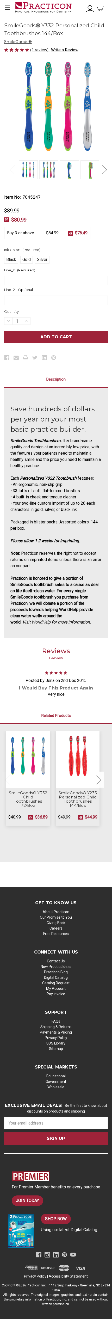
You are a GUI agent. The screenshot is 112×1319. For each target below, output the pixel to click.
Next (104, 169)
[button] (60, 1176)
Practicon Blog (56, 972)
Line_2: (18, 290)
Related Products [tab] (56, 715)
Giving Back (56, 923)
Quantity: (12, 311)
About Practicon (56, 912)
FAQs (56, 1021)
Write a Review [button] (64, 49)
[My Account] (90, 8)
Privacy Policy (56, 1038)
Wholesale (55, 1087)
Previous (12, 169)
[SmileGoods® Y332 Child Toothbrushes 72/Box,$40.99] (28, 759)
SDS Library (55, 1043)
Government (56, 1081)
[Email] (16, 357)
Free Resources (56, 934)
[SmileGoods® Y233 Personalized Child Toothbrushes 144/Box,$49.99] (78, 759)
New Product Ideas (56, 966)
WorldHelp (41, 622)
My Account (56, 988)
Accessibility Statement (68, 1276)
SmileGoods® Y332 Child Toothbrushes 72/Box (28, 799)
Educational (56, 1076)
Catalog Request (56, 983)
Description (56, 379)
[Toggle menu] (7, 7)
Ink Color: (22, 250)
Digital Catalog (56, 977)
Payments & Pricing (56, 1032)
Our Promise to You (56, 917)
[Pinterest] (53, 357)
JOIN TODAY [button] (27, 1200)
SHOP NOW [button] (56, 1218)
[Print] (25, 357)
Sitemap (56, 1049)
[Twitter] (35, 357)
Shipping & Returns (56, 1027)
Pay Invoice (56, 994)
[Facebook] (6, 357)
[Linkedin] (44, 357)
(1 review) (39, 49)
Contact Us (56, 961)
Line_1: (19, 270)
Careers (56, 928)
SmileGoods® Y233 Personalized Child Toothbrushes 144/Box (78, 799)
